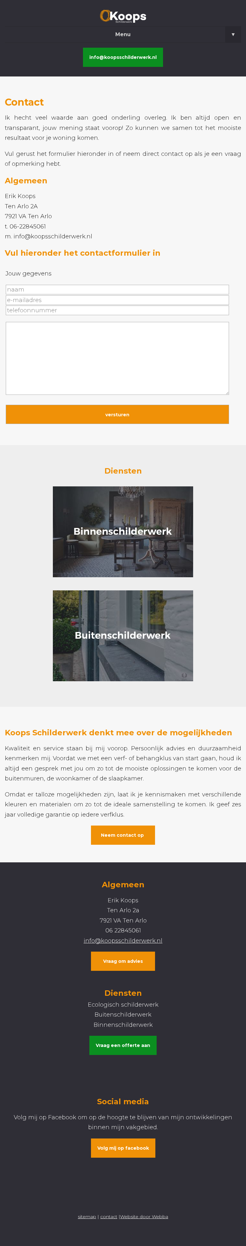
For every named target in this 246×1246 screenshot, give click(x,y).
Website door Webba (144, 1216)
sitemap (87, 1216)
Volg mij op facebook (123, 1148)
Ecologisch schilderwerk (123, 1004)
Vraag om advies (123, 961)
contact (108, 1216)
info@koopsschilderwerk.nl (123, 57)
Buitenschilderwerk (123, 1014)
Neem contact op (123, 835)
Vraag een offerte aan (123, 1045)
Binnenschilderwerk (123, 1024)
